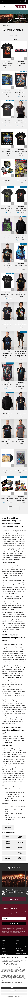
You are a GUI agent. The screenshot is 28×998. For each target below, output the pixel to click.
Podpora (4, 943)
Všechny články (14, 899)
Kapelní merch (6, 25)
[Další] (18, 508)
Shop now (20, 12)
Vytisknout (18, 943)
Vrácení (4, 951)
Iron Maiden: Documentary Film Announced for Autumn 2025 (13, 892)
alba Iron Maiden (10, 689)
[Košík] (24, 2)
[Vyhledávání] (12, 7)
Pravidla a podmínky (21, 946)
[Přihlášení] (20, 2)
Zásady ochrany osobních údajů (20, 949)
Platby (3, 946)
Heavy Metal (8, 827)
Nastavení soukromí (21, 953)
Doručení (4, 948)
